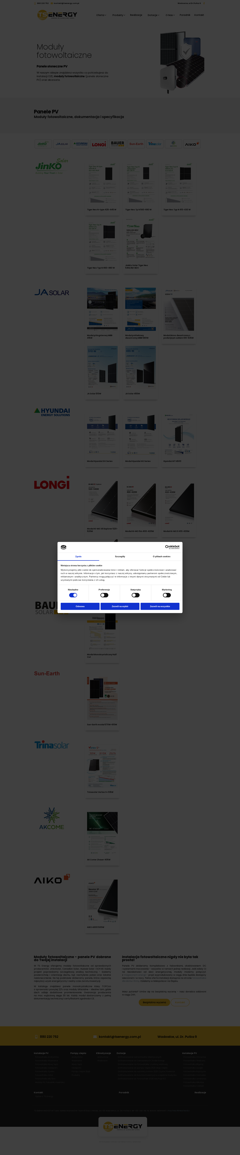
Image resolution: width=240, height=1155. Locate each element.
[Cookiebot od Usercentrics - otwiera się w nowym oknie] (167, 547)
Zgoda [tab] (78, 556)
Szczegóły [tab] (120, 556)
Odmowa (80, 606)
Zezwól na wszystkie (160, 606)
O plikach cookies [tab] (161, 556)
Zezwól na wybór (120, 606)
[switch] (104, 595)
